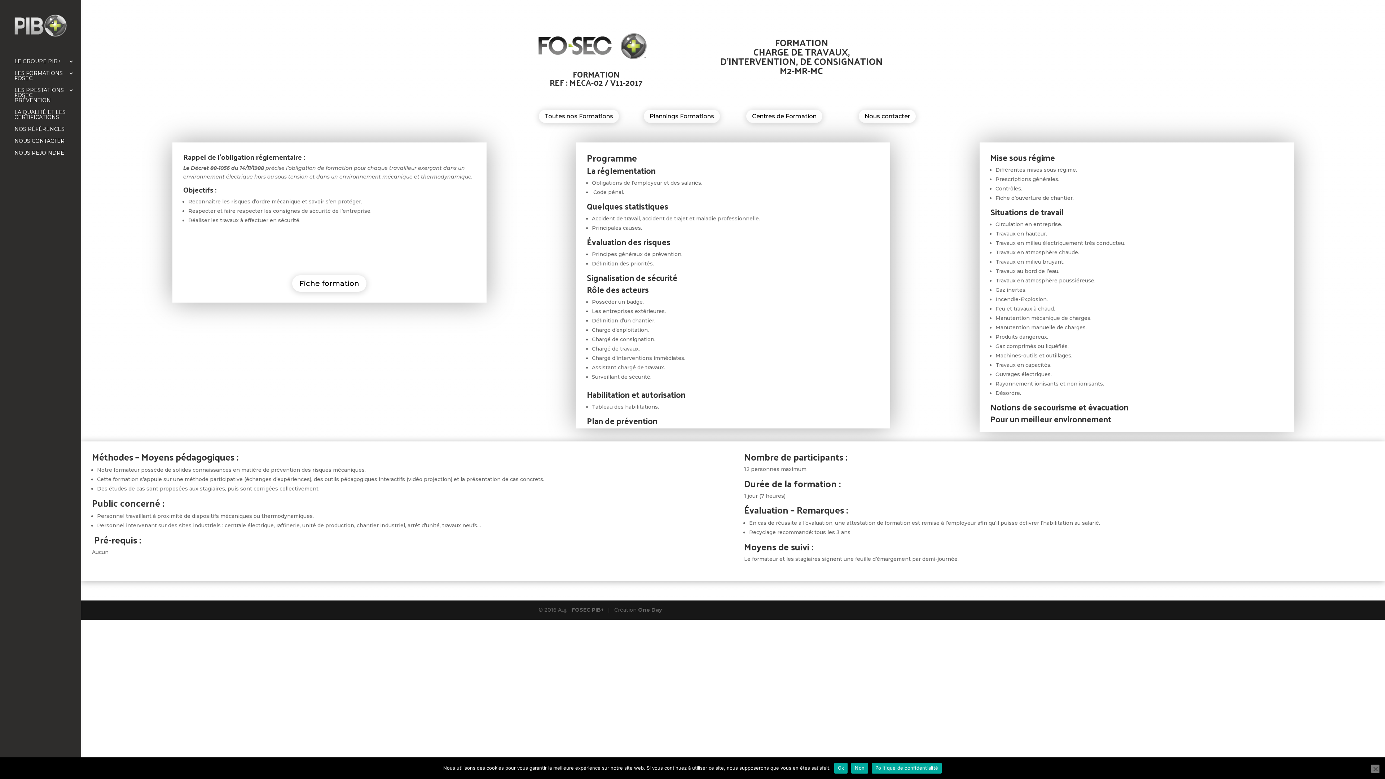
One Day (650, 610)
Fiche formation (329, 283)
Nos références (39, 129)
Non (860, 768)
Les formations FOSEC (38, 76)
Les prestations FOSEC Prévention (39, 96)
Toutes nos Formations (579, 116)
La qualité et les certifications (40, 115)
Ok (841, 768)
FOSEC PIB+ (588, 610)
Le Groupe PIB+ (37, 62)
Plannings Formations (682, 116)
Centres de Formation (784, 116)
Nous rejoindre (39, 153)
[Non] (1375, 769)
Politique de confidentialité (906, 768)
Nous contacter (39, 141)
